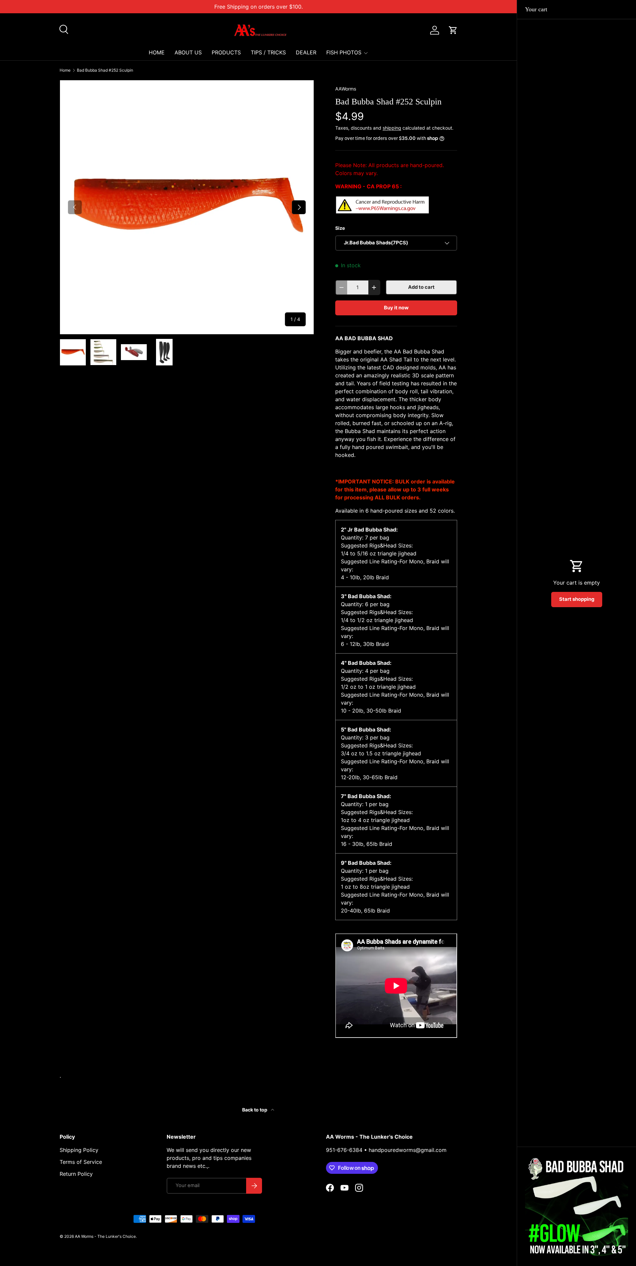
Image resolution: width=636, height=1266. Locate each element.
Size (340, 228)
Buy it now (396, 308)
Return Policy (76, 1174)
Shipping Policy (79, 1150)
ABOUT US (188, 52)
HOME (157, 52)
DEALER (306, 52)
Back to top (255, 1109)
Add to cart (421, 287)
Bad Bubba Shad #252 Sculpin (105, 70)
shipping (392, 128)
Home (65, 70)
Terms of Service (81, 1162)
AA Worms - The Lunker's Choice (105, 1236)
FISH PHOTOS (343, 52)
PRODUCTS (226, 52)
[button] (453, 30)
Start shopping (576, 599)
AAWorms (345, 89)
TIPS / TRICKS (268, 52)
